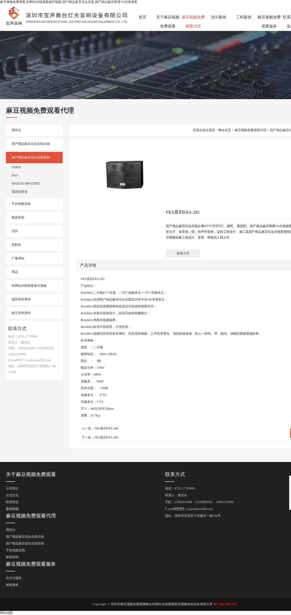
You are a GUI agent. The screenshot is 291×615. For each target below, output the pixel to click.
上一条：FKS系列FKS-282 (100, 428)
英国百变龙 (20, 191)
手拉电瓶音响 (21, 204)
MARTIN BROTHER (26, 183)
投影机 (16, 244)
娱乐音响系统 (21, 313)
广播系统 (18, 258)
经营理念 (12, 502)
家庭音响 (18, 217)
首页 (142, 17)
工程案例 (243, 17)
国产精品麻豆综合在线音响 (31, 157)
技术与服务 (14, 578)
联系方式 (183, 253)
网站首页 (224, 130)
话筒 (15, 231)
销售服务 (12, 585)
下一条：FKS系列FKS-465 (100, 437)
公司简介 (12, 488)
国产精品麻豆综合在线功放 (31, 144)
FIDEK (16, 167)
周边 (15, 272)
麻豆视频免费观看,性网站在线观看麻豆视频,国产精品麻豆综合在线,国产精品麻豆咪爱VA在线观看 (68, 2)
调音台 (16, 130)
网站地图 (6, 613)
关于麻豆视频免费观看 (167, 21)
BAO (15, 175)
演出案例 (218, 17)
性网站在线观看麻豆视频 (29, 285)
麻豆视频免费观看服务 (269, 21)
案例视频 (12, 509)
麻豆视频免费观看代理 (193, 21)
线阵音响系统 (21, 299)
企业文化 (12, 495)
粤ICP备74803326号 (225, 604)
